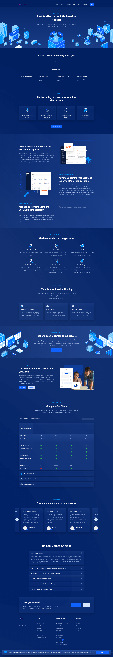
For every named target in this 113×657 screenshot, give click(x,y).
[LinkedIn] (25, 626)
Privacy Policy (91, 652)
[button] (56, 452)
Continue (102, 652)
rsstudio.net (30, 529)
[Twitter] (22, 626)
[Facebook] (19, 626)
